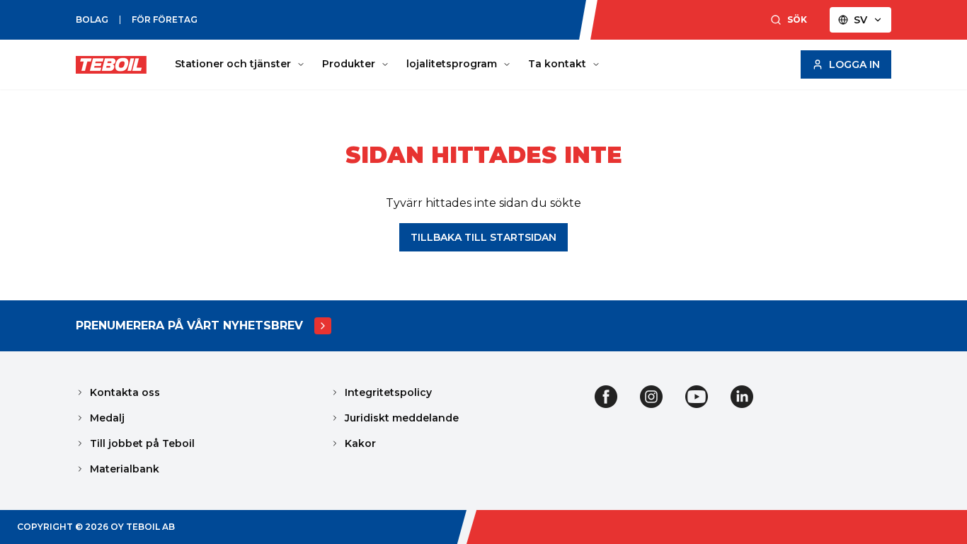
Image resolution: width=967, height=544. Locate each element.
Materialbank (124, 469)
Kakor (360, 443)
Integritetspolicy (388, 392)
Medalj (107, 418)
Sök (797, 19)
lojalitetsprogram (451, 63)
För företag (165, 19)
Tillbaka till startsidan (483, 237)
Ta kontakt (557, 63)
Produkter (348, 63)
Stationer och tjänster (233, 63)
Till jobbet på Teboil (142, 443)
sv (860, 19)
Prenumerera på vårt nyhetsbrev (189, 325)
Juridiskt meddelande (402, 418)
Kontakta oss (125, 392)
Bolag (92, 19)
